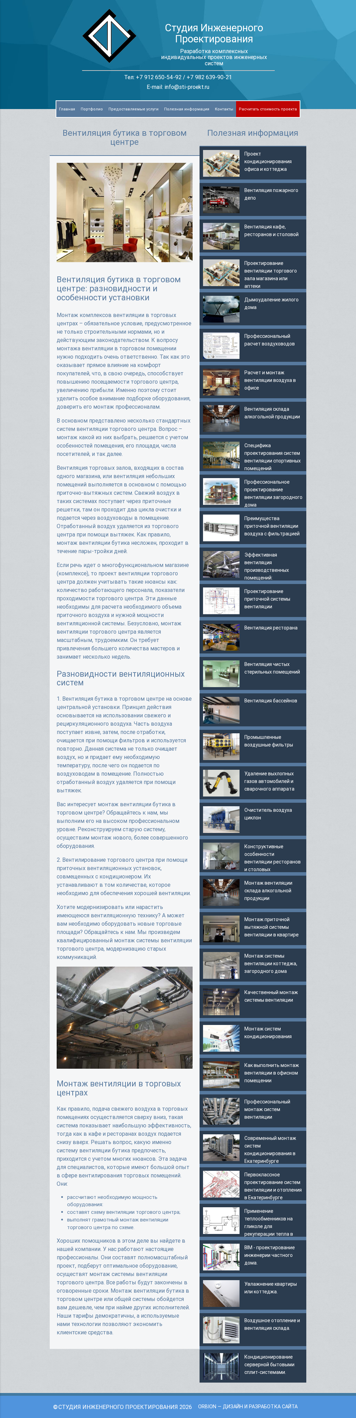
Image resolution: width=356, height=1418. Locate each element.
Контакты (224, 109)
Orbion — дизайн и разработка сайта (248, 1406)
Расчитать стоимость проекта (268, 109)
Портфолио (92, 109)
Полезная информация (186, 109)
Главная (67, 109)
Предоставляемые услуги (133, 109)
